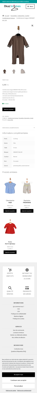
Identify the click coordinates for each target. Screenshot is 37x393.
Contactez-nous (18, 349)
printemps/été (17, 165)
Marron (15, 156)
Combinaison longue (8, 18)
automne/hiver (25, 165)
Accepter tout (18, 375)
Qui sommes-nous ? (18, 306)
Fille (14, 143)
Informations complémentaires (10, 127)
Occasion (15, 161)
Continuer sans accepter (18, 380)
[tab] (18, 127)
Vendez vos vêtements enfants (18, 335)
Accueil (7, 16)
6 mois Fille (10, 120)
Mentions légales (18, 316)
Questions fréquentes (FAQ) (18, 351)
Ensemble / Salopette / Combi (20, 16)
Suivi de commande (18, 330)
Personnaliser (18, 386)
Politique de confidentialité (24, 390)
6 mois (15, 147)
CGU (18, 309)
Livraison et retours (18, 332)
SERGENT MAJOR (17, 152)
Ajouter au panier (9, 109)
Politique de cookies (11, 390)
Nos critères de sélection (18, 337)
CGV (18, 311)
